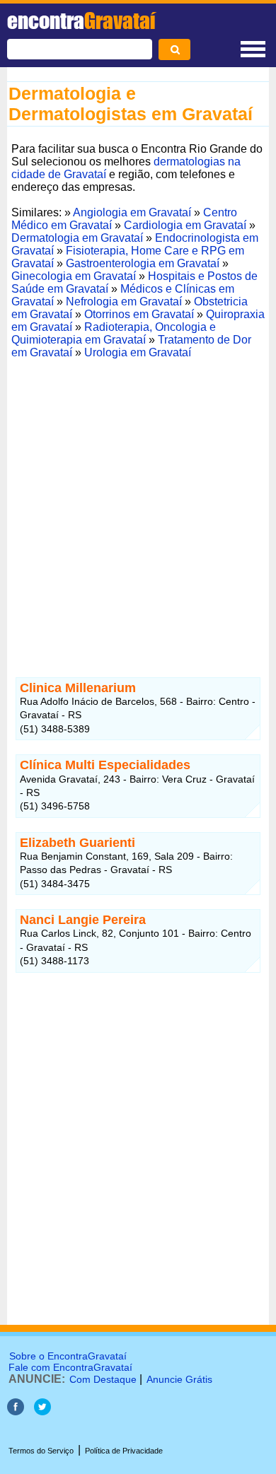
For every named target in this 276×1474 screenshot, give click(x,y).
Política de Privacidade (124, 1450)
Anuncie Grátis (179, 1379)
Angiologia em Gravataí (132, 212)
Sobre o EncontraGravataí (68, 1356)
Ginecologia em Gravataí (73, 276)
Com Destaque (103, 1379)
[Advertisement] (138, 501)
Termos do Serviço (41, 1450)
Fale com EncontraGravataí (70, 1367)
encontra (81, 20)
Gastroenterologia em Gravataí (142, 263)
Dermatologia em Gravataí (77, 238)
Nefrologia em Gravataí (124, 302)
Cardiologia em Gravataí (185, 225)
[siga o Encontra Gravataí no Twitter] (42, 1411)
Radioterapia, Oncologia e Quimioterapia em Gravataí (113, 333)
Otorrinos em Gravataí (139, 314)
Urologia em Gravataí (137, 352)
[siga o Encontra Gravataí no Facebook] (17, 1411)
